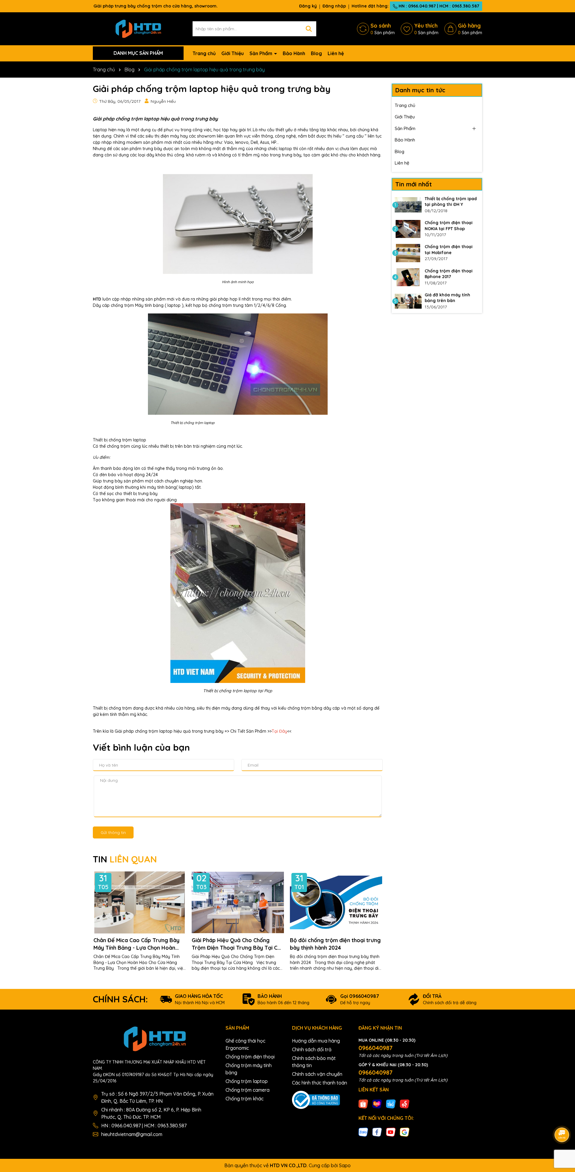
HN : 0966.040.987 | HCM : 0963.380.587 (438, 6)
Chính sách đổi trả (312, 1049)
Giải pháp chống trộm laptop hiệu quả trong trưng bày (155, 119)
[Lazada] (377, 1103)
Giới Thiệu (232, 53)
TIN (125, 859)
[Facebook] (377, 1132)
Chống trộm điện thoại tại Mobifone (449, 249)
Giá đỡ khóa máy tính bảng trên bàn (447, 298)
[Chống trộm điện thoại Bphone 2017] (408, 277)
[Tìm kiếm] (309, 29)
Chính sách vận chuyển (317, 1074)
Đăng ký (308, 6)
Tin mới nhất (413, 184)
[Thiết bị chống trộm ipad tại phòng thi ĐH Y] (408, 205)
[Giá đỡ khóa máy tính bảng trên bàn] (408, 301)
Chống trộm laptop (247, 1081)
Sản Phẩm (261, 53)
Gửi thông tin (113, 832)
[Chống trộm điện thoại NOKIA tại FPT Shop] (408, 229)
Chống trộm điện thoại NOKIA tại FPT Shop (449, 225)
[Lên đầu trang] (562, 1118)
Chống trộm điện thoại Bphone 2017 (449, 274)
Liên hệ (336, 53)
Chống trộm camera (248, 1090)
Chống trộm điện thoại (250, 1057)
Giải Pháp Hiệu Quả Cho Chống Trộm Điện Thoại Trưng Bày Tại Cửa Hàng (238, 944)
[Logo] (138, 28)
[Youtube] (391, 1132)
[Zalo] (363, 1132)
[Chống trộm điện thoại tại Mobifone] (408, 253)
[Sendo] (404, 1103)
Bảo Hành (294, 53)
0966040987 (375, 1048)
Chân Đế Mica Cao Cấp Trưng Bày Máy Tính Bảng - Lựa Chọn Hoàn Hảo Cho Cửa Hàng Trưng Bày (136, 944)
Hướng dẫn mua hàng (316, 1041)
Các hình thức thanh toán (319, 1083)
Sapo (345, 1165)
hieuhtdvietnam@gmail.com (131, 1134)
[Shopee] (363, 1103)
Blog (316, 53)
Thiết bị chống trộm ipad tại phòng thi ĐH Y (451, 201)
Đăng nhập (334, 6)
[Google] (404, 1132)
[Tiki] (391, 1103)
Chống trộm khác (245, 1099)
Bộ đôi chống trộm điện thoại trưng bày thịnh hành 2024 (335, 944)
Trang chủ (204, 53)
